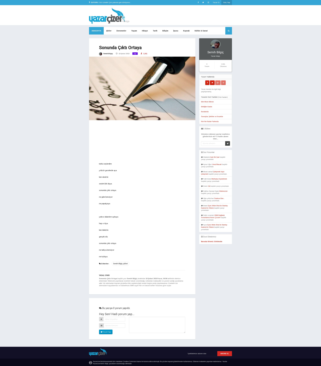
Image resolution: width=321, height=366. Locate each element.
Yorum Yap (106, 332)
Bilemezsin (223, 191)
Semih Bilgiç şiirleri (120, 264)
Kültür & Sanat (201, 31)
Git (209, 186)
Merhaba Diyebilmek (219, 179)
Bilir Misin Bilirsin (207, 102)
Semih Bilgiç (108, 54)
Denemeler (121, 31)
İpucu (175, 31)
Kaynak (186, 31)
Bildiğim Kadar (206, 107)
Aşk (135, 53)
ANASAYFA (96, 31)
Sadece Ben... (219, 198)
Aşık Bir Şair (214, 157)
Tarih (155, 31)
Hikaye (145, 31)
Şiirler (108, 31)
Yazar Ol (216, 2)
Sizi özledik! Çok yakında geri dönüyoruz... (115, 2)
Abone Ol (224, 353)
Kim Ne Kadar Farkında (210, 121)
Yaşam (134, 31)
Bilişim (165, 31)
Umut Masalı (216, 164)
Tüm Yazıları (223, 97)
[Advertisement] (142, 141)
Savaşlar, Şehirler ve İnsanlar (212, 116)
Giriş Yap (226, 2)
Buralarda (205, 112)
